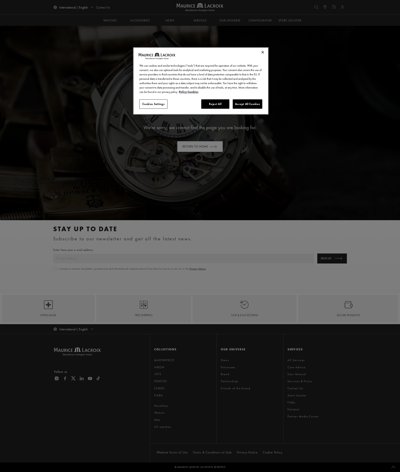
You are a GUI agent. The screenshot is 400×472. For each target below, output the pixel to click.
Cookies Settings (153, 104)
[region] (201, 81)
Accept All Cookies (247, 104)
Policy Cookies (188, 92)
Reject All (215, 104)
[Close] (262, 52)
